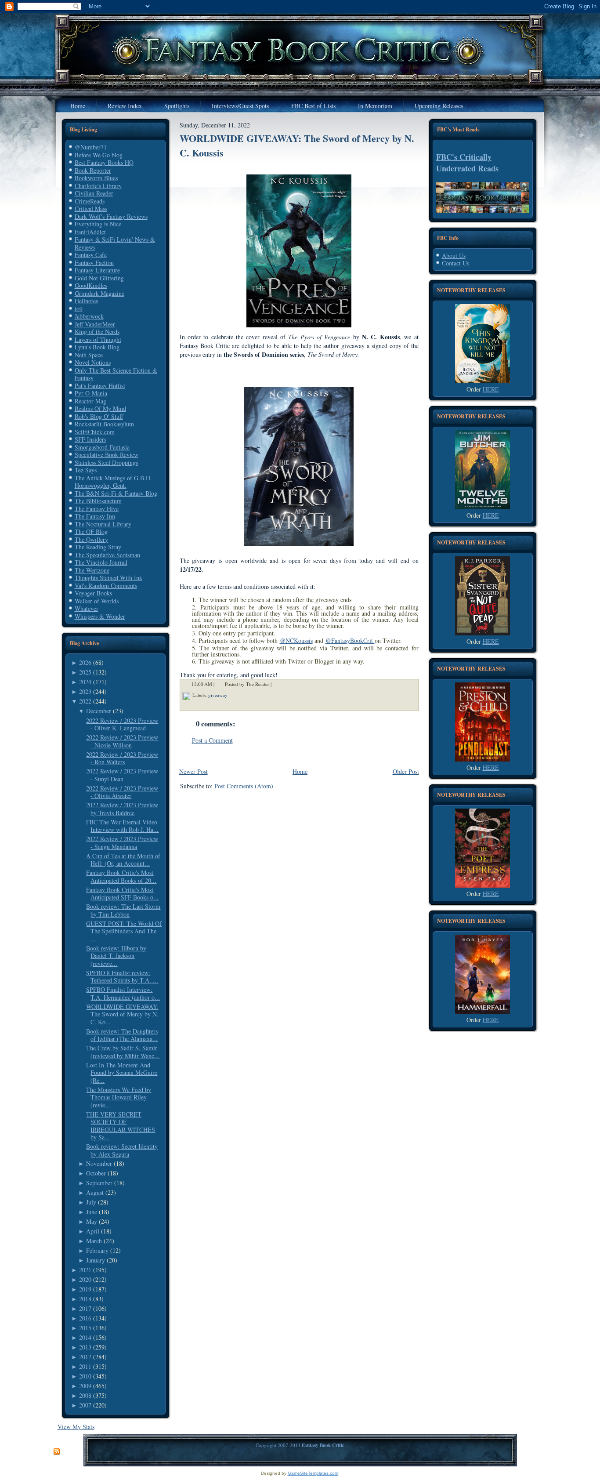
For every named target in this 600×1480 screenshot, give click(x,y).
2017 (85, 1308)
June (91, 1212)
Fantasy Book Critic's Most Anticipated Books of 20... (121, 876)
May (91, 1221)
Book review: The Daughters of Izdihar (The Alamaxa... (122, 1035)
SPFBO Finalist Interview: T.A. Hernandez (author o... (123, 993)
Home (300, 771)
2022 (85, 701)
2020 (85, 1279)
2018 (85, 1299)
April (92, 1231)
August (95, 1192)
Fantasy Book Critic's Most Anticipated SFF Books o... (122, 893)
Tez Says (86, 470)
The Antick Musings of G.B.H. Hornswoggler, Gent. (113, 482)
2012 (85, 1357)
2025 (85, 672)
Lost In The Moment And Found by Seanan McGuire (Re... (121, 1073)
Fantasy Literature (97, 270)
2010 (85, 1376)
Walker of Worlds (97, 601)
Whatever (86, 608)
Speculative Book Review (106, 454)
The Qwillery (91, 539)
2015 (85, 1328)
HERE (491, 389)
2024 (85, 682)
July (91, 1202)
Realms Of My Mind (100, 408)
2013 (85, 1347)
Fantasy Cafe (91, 254)
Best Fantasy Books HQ (104, 162)
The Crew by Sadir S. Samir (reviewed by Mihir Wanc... (122, 1052)
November (99, 1163)
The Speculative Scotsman (107, 555)
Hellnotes (86, 301)
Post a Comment (212, 740)
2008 (85, 1395)
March (94, 1241)
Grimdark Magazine (99, 293)
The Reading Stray (98, 547)
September (99, 1183)
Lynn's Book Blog (97, 347)
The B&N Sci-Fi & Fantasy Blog (116, 493)
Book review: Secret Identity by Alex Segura (122, 1150)
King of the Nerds (97, 331)
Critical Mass (91, 208)
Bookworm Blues (96, 178)
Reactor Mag (90, 401)
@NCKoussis (296, 640)
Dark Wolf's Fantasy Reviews (111, 216)
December (98, 711)
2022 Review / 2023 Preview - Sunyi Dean (122, 775)
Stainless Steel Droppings (106, 462)
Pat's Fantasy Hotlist (100, 385)
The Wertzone (92, 570)
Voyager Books (93, 593)
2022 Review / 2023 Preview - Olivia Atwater (122, 792)
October (96, 1173)
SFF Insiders (90, 439)
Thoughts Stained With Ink (108, 577)
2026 (85, 662)
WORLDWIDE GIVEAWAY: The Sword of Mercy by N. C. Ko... (122, 1014)
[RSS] (56, 1451)
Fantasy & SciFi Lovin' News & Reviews (115, 243)
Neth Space (89, 355)
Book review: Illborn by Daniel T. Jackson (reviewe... (116, 956)
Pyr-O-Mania (91, 393)
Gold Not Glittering (99, 278)
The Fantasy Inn (95, 516)
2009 (85, 1386)
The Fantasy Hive (97, 508)
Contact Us (455, 263)
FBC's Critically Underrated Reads (467, 162)
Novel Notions (93, 362)
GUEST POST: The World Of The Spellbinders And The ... (124, 931)
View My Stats (76, 1426)
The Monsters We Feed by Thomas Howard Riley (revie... (118, 1097)
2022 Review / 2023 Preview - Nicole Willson (122, 741)
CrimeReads (90, 201)
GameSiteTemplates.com (313, 1473)
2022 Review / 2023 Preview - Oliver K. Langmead (122, 724)
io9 (79, 309)
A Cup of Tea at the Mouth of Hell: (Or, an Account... (123, 860)
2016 (85, 1318)
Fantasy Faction (94, 262)
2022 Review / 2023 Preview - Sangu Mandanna (122, 842)
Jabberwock (89, 316)
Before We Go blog (99, 155)
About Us (454, 255)
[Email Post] (277, 684)
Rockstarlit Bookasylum (104, 424)
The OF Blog (91, 531)
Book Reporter (93, 170)
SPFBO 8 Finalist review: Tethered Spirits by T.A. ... (122, 977)
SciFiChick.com (95, 432)
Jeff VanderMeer (95, 324)
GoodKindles (91, 285)
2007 (85, 1405)
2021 (85, 1270)
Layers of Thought (98, 339)
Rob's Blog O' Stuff (99, 416)
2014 (85, 1337)
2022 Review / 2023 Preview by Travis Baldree (122, 809)
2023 (85, 691)
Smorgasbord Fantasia (102, 447)
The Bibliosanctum (98, 501)
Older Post (406, 771)
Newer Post (193, 771)
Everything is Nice (98, 224)
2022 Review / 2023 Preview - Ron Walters (122, 758)
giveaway (218, 695)
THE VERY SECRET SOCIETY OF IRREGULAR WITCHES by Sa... (120, 1126)
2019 (85, 1289)
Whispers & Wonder (100, 616)
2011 (85, 1366)
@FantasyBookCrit (350, 640)
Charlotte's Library (98, 185)
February (97, 1250)
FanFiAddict (90, 232)
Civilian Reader (94, 193)
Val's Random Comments (106, 585)
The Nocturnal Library (103, 524)
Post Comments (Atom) (243, 786)
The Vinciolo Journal (101, 562)
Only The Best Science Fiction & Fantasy (116, 374)
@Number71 (91, 147)
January (95, 1260)
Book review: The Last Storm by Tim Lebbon (123, 910)
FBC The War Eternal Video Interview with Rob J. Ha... (122, 826)
